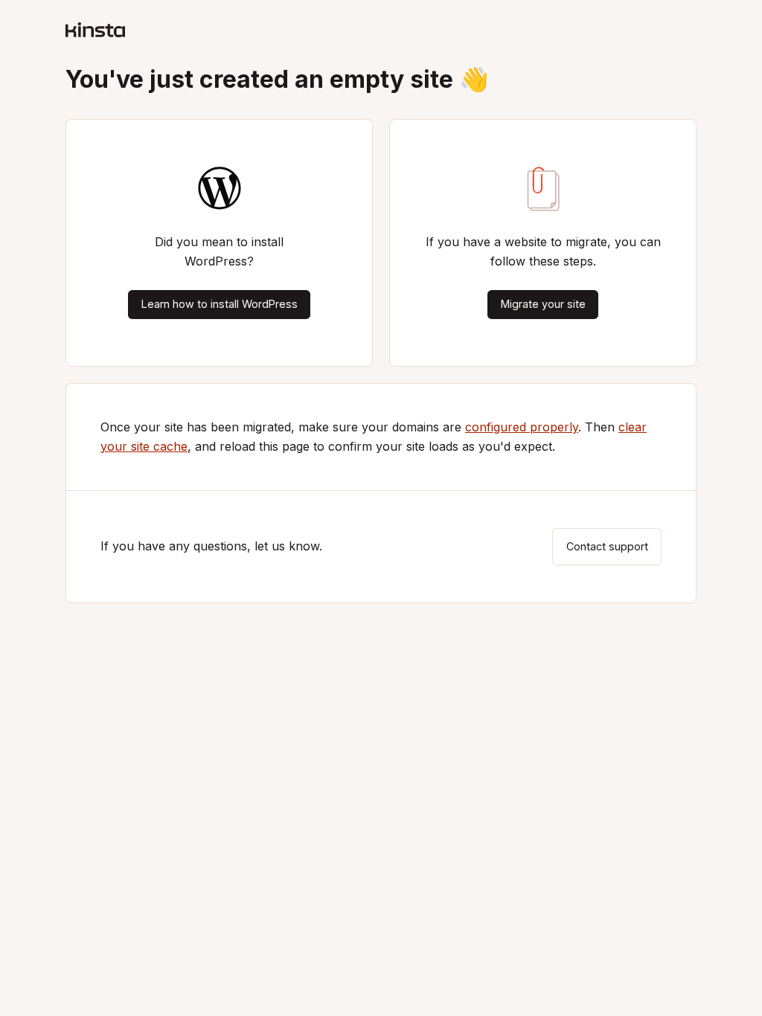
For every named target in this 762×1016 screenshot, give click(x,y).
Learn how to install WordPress (219, 304)
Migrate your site (543, 304)
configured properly (521, 426)
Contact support (607, 546)
